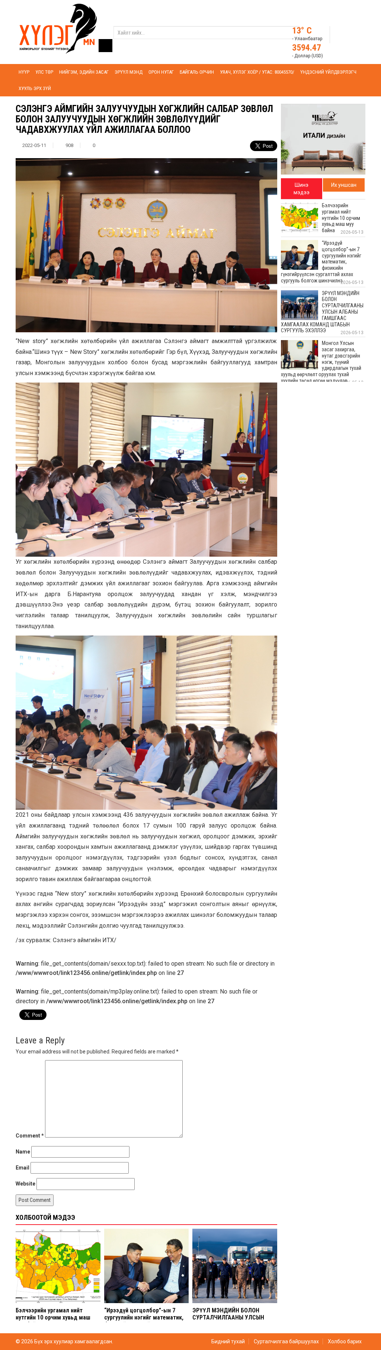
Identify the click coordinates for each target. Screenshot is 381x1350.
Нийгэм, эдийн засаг (84, 72)
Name (23, 1152)
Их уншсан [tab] (343, 185)
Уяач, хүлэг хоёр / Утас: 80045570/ (257, 72)
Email (22, 1168)
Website (25, 1184)
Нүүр (24, 72)
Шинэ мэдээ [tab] (302, 188)
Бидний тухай (228, 1341)
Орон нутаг (161, 72)
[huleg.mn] (58, 28)
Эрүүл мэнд (129, 72)
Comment (30, 1136)
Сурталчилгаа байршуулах (286, 1341)
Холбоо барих (345, 1341)
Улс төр (44, 72)
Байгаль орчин (197, 72)
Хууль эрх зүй (35, 88)
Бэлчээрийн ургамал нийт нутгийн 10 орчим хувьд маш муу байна (53, 1317)
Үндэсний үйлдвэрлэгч (328, 72)
